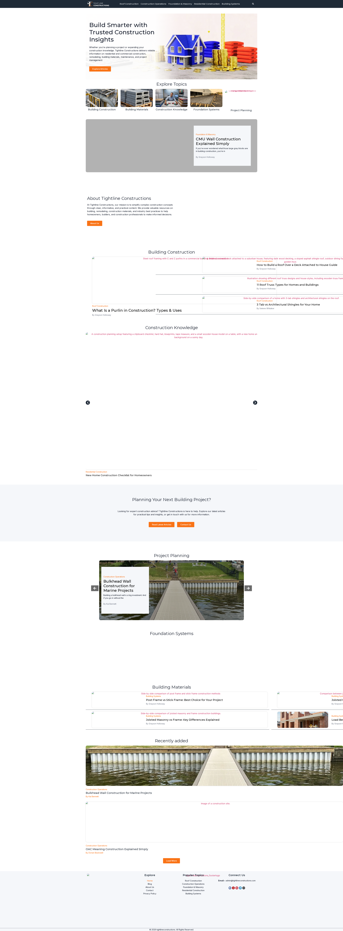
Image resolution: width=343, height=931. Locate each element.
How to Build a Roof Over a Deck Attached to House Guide (297, 265)
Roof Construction (129, 4)
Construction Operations (153, 4)
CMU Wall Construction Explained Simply (218, 141)
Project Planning (241, 110)
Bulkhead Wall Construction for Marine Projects (119, 586)
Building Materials (136, 109)
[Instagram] (243, 888)
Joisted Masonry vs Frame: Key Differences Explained (182, 719)
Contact (149, 890)
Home (150, 880)
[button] (88, 402)
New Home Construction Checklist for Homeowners (119, 475)
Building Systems (231, 4)
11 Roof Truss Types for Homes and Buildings (288, 284)
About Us (150, 887)
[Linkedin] (240, 888)
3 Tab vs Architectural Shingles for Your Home (288, 304)
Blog (150, 884)
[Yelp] (233, 888)
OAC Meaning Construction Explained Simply (117, 849)
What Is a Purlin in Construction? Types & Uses (137, 310)
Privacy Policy (149, 893)
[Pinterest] (236, 888)
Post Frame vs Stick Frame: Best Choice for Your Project (184, 700)
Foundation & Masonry (180, 4)
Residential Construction (207, 4)
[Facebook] (230, 888)
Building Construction (102, 109)
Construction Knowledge (171, 109)
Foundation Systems (206, 109)
